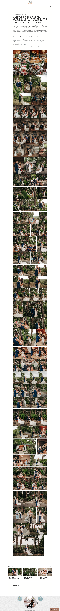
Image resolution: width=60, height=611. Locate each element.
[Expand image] (17, 56)
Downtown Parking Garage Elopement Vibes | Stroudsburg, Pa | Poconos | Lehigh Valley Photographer (45, 578)
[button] (50, 6)
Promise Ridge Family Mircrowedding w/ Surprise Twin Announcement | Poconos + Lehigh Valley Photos (29, 578)
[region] (30, 602)
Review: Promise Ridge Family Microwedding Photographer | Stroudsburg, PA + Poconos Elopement (14, 578)
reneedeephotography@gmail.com (34, 609)
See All (51, 566)
